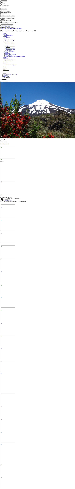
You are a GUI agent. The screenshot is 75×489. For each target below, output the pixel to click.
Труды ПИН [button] (7, 53)
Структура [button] (5, 36)
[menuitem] (39, 33)
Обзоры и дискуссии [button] (9, 42)
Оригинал (7, 143)
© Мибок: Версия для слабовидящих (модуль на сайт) (11, 28)
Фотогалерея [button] (5, 61)
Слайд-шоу (2, 143)
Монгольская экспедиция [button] (10, 59)
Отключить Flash (4, 13)
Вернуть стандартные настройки (7, 25)
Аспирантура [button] (5, 44)
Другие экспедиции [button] (9, 60)
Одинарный (3, 18)
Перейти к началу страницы (6, 197)
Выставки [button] (5, 57)
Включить (2, 11)
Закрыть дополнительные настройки (7, 27)
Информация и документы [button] (8, 63)
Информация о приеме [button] (9, 46)
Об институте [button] (5, 34)
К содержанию (3, 1)
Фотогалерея (5, 75)
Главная (4, 73)
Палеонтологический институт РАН (10, 74)
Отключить (8, 11)
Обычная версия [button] (6, 70)
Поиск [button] (4, 69)
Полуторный (8, 18)
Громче (16, 22)
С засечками (8, 20)
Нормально (11, 22)
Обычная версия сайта (5, 26)
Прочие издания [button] (8, 55)
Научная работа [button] (6, 41)
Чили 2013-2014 (6, 76)
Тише (7, 22)
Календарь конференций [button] (10, 39)
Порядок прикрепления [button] (10, 49)
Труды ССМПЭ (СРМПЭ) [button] (10, 54)
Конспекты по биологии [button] (10, 43)
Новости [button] (4, 38)
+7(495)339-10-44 (8, 200)
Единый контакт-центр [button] (9, 51)
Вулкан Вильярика (6, 77)
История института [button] (9, 35)
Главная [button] (4, 33)
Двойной (13, 18)
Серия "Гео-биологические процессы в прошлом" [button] (15, 56)
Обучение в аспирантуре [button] (10, 48)
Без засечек (3, 20)
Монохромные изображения (6, 12)
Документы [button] (7, 47)
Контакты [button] (5, 62)
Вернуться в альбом (4, 81)
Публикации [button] (5, 52)
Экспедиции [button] (5, 58)
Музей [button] (4, 66)
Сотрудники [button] (7, 37)
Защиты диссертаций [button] (9, 40)
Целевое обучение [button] (8, 50)
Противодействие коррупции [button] (11, 64)
